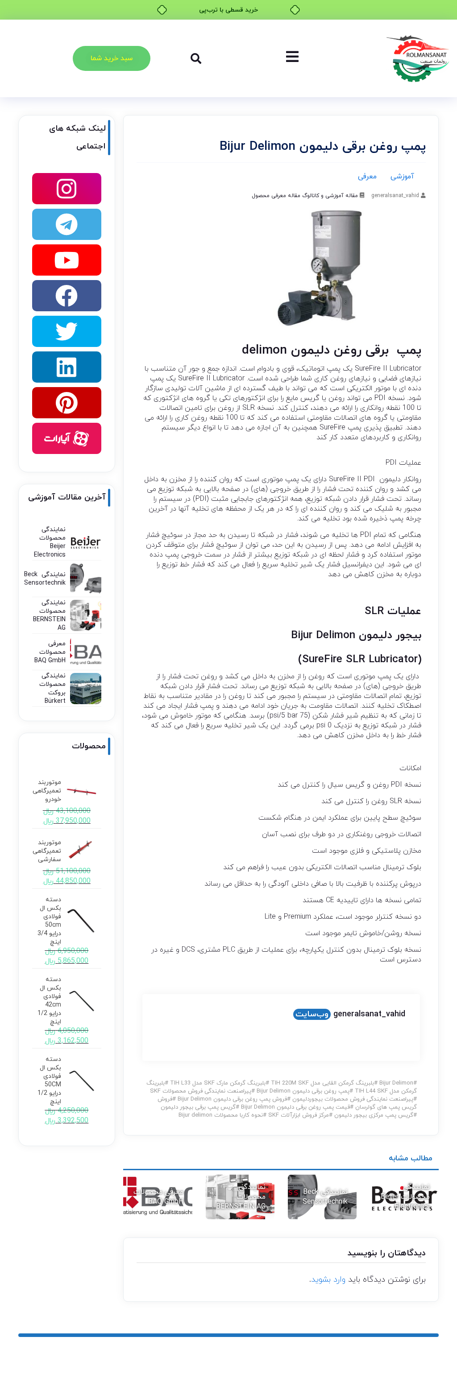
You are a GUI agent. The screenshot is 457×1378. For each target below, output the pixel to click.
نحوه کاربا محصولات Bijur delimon (221, 1115)
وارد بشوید (328, 1279)
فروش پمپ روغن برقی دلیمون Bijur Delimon (232, 1099)
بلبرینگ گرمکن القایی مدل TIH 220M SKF (322, 1083)
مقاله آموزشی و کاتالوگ (330, 195)
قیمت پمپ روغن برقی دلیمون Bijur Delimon (295, 1107)
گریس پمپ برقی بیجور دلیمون (198, 1107)
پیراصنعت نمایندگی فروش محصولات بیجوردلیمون (352, 1099)
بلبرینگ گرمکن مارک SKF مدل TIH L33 (218, 1083)
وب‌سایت (311, 1014)
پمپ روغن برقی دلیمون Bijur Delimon (303, 1091)
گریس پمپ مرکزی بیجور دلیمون (373, 1115)
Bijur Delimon (396, 1083)
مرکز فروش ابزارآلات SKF (298, 1115)
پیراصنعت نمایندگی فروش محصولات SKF (200, 1091)
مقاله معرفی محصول (276, 195)
